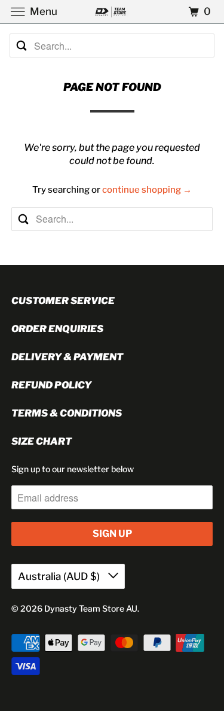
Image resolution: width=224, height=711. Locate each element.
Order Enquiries (57, 329)
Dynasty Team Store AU (90, 608)
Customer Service (63, 300)
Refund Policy (51, 385)
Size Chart (41, 441)
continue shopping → (147, 189)
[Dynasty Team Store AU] (112, 11)
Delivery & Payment (67, 357)
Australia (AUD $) (60, 576)
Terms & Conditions (66, 413)
